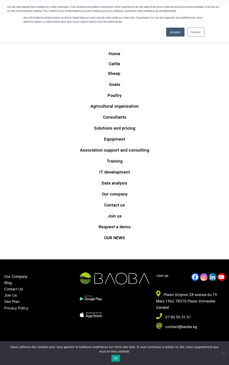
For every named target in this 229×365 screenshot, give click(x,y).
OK (116, 358)
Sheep (114, 73)
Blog (8, 283)
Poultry (114, 95)
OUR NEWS (114, 237)
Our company (114, 194)
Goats (114, 84)
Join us (114, 216)
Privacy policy (16, 308)
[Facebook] (195, 277)
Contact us (114, 205)
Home (114, 53)
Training (115, 161)
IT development (114, 172)
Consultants (114, 117)
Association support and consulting (114, 150)
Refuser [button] (196, 32)
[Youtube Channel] (221, 277)
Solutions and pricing (114, 128)
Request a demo (115, 226)
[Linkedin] (212, 277)
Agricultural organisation (115, 106)
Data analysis (114, 183)
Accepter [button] (175, 32)
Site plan (11, 302)
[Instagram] (204, 277)
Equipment (114, 139)
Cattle (114, 63)
